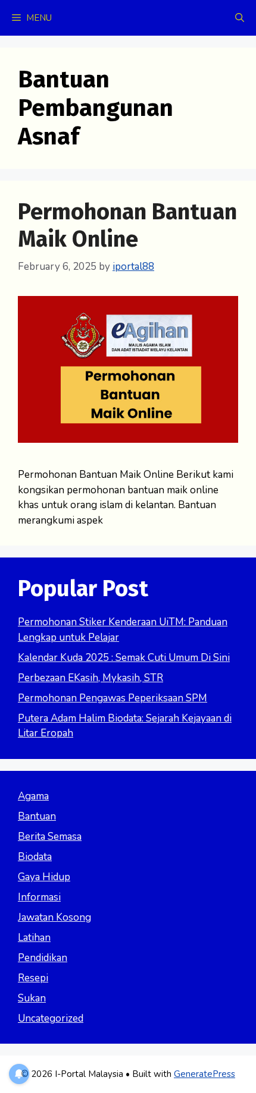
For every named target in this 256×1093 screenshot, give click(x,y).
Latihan (34, 937)
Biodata (35, 857)
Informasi (39, 897)
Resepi (33, 978)
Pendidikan (42, 958)
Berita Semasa (50, 836)
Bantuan (37, 816)
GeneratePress (204, 1074)
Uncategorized (50, 1018)
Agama (33, 796)
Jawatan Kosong (54, 917)
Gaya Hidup (44, 877)
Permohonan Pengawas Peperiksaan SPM (112, 698)
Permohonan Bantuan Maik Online (127, 225)
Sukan (32, 998)
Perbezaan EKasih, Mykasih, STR (90, 678)
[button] (239, 18)
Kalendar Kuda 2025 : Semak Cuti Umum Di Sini (124, 657)
